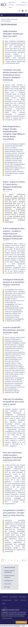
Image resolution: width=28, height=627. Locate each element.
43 (22, 560)
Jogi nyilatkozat (13, 597)
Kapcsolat (23, 600)
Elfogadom (21, 622)
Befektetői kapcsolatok (21, 5)
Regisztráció (24, 2)
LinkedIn (25, 10)
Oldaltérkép (5, 597)
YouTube (22, 10)
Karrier (16, 600)
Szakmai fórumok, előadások (9, 576)
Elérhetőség (11, 5)
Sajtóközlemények (9, 567)
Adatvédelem (22, 597)
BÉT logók (7, 587)
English (10, 7)
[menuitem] (5, 597)
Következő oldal (25, 560)
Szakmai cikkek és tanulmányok (9, 572)
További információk (7, 618)
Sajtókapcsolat (8, 581)
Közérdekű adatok (6, 600)
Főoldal (3, 19)
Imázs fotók (7, 584)
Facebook (19, 10)
